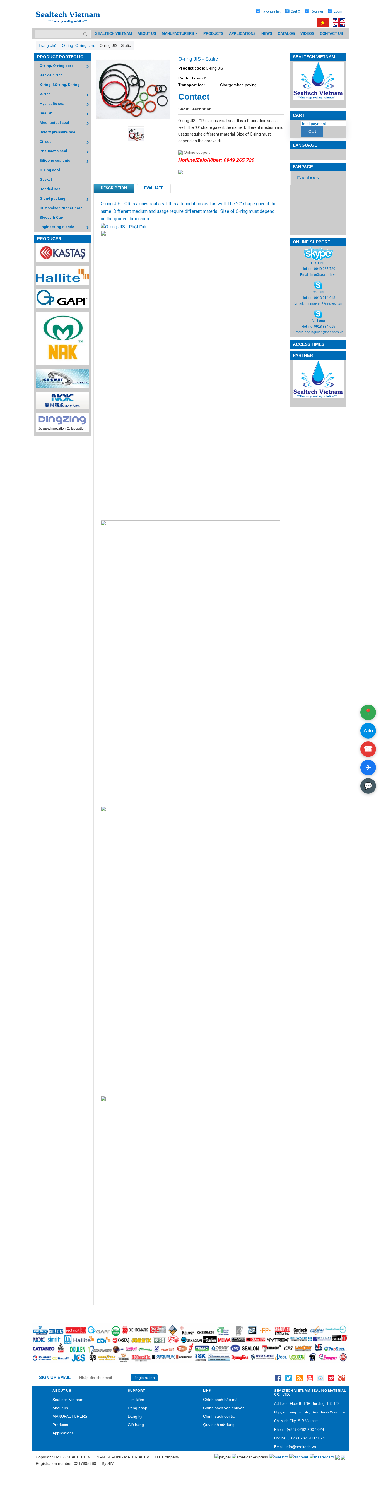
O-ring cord (50, 170)
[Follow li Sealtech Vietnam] (299, 1377)
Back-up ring (51, 75)
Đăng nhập (137, 1408)
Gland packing (52, 198)
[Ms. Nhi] (318, 285)
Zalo (368, 730)
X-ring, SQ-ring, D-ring (59, 85)
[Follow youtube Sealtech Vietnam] (310, 1377)
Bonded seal (51, 189)
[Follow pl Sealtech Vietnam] (320, 1377)
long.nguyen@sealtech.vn (323, 332)
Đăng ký (135, 1416)
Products (60, 1424)
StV (110, 1463)
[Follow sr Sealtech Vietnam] (331, 1377)
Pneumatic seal (53, 151)
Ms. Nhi (318, 292)
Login (338, 11)
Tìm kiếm (136, 1399)
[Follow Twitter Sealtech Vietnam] (288, 1377)
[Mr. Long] (318, 314)
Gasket (46, 179)
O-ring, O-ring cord (57, 66)
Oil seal (46, 141)
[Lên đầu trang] (361, 1467)
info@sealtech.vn (323, 275)
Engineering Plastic (57, 227)
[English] (337, 22)
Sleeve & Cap (51, 217)
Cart (295, 11)
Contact (193, 96)
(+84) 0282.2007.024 (305, 1429)
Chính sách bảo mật (221, 1399)
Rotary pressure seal (58, 132)
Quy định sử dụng (219, 1424)
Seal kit (46, 113)
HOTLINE (318, 263)
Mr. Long (318, 321)
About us (60, 1408)
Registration (144, 1377)
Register (316, 11)
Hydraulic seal (53, 104)
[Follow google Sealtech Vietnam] (341, 1377)
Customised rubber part (61, 208)
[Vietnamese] (322, 22)
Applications (63, 1433)
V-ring (45, 94)
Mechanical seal (54, 122)
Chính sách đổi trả (219, 1416)
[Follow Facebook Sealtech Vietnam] (278, 1377)
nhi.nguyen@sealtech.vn (323, 303)
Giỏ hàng (136, 1424)
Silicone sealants (55, 160)
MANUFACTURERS (69, 1416)
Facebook (308, 177)
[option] (133, 134)
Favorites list (270, 11)
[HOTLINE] (318, 254)
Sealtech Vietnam (67, 1399)
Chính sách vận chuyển (224, 1408)
